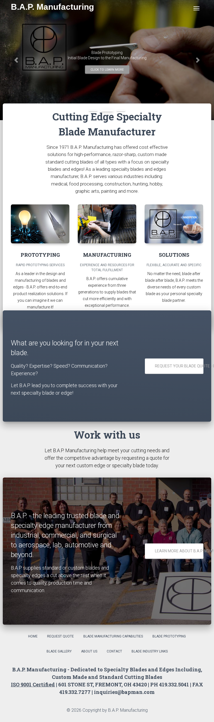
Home (33, 636)
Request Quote (60, 636)
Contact (114, 651)
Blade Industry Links (150, 651)
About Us (89, 651)
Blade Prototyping (169, 636)
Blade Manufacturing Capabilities (113, 636)
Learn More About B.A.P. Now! (179, 551)
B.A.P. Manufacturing (52, 6)
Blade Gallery (59, 651)
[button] (16, 60)
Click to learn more (107, 69)
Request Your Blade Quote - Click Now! (179, 366)
